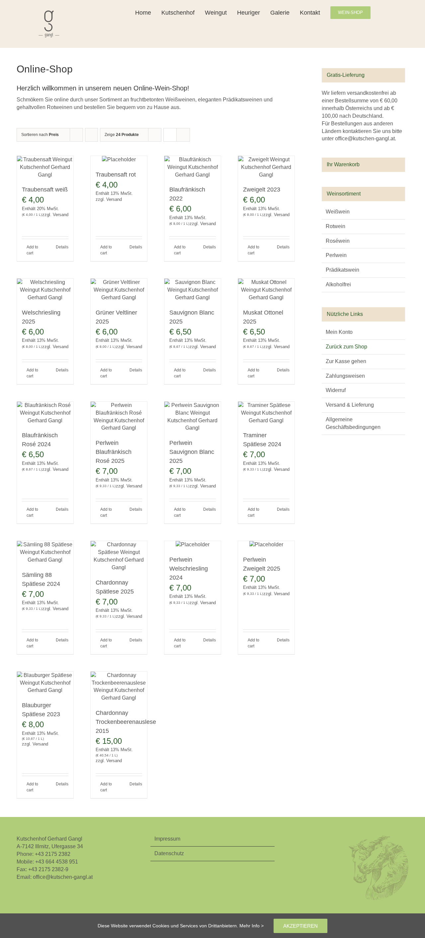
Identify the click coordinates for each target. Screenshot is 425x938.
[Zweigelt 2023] (266, 167)
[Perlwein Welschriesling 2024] (192, 545)
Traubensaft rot (116, 174)
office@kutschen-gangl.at (63, 877)
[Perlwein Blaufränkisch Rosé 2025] (119, 417)
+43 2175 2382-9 (48, 869)
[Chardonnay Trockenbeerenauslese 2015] (119, 687)
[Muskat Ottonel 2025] (266, 290)
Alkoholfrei (338, 284)
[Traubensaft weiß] (45, 167)
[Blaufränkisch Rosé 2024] (45, 413)
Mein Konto (339, 332)
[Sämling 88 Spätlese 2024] (45, 552)
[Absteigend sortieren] (91, 135)
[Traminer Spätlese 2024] (266, 413)
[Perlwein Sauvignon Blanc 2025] (192, 417)
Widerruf (336, 390)
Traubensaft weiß (45, 189)
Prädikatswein (342, 270)
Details (62, 247)
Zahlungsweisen (345, 376)
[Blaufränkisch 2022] (192, 167)
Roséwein (338, 241)
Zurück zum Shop (346, 346)
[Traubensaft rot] (119, 160)
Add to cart (32, 250)
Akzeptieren (300, 926)
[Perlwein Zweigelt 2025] (266, 545)
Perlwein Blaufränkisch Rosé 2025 (113, 452)
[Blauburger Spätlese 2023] (45, 683)
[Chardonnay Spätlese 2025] (119, 556)
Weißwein (338, 211)
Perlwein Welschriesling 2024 (188, 568)
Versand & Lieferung (350, 405)
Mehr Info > (251, 925)
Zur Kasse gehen (346, 361)
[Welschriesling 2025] (45, 290)
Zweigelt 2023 (261, 189)
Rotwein (335, 226)
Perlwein (336, 255)
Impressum (167, 839)
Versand (60, 214)
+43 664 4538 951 (56, 862)
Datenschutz (169, 853)
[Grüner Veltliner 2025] (119, 290)
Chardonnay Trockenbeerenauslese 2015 (126, 722)
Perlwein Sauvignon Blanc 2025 (191, 452)
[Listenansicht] (183, 134)
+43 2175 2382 (52, 854)
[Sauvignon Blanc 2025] (192, 290)
